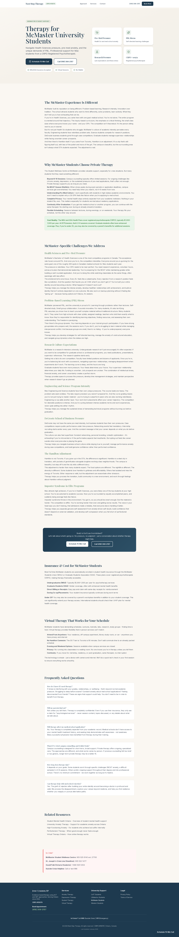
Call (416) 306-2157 (65, 62)
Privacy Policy (125, 894)
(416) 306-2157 (134, 4)
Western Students (97, 903)
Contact (102, 4)
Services (93, 4)
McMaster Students (97, 900)
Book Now (147, 4)
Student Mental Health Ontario (59, 821)
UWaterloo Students (98, 897)
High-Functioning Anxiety (57, 828)
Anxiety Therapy (67, 894)
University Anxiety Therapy (58, 824)
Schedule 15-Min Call (40, 62)
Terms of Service (126, 897)
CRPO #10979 (50, 3)
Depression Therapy (69, 897)
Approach (83, 4)
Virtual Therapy (67, 903)
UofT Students (96, 894)
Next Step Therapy (34, 3)
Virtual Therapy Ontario (56, 834)
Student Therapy (67, 900)
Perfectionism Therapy (56, 831)
